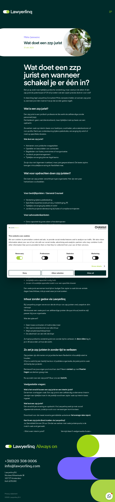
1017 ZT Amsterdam (13, 478)
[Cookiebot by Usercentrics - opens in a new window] (96, 227)
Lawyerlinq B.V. (11, 472)
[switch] (45, 258)
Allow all (90, 273)
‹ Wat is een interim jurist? (34, 431)
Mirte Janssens (62, 97)
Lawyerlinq (42, 97)
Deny (25, 273)
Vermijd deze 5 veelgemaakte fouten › (76, 431)
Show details (97, 266)
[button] (109, 496)
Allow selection (58, 273)
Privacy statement (11, 494)
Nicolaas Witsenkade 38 (14, 475)
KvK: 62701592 (11, 481)
